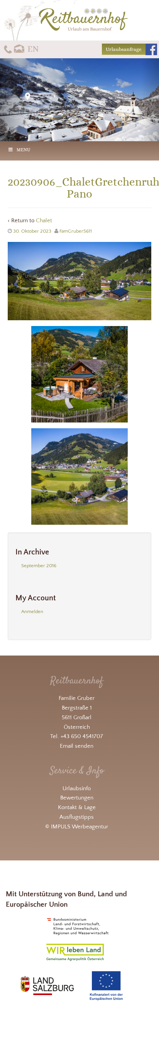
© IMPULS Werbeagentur (76, 826)
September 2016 (38, 565)
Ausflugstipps (76, 817)
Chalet (44, 220)
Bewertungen (76, 797)
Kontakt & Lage (77, 807)
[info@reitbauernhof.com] (19, 49)
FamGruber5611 (75, 231)
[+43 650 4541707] (8, 49)
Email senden (76, 746)
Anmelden (32, 611)
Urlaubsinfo (77, 788)
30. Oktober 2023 (32, 231)
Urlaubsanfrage (124, 49)
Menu (23, 149)
